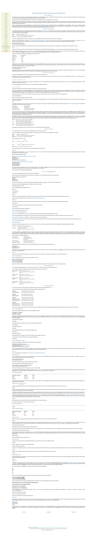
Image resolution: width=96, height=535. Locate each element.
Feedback (5, 49)
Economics (6, 29)
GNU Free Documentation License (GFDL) (62, 527)
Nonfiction (6, 51)
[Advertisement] (48, 6)
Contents (48, 512)
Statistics (6, 44)
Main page (6, 13)
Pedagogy (6, 36)
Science (6, 41)
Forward (73, 512)
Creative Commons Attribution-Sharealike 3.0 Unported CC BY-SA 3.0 (47, 527)
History (6, 28)
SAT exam (5, 18)
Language (5, 31)
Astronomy (6, 21)
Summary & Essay (6, 46)
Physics (6, 39)
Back (24, 512)
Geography (6, 26)
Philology (5, 38)
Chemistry (6, 24)
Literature (6, 33)
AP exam (6, 16)
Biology (6, 23)
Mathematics (6, 34)
